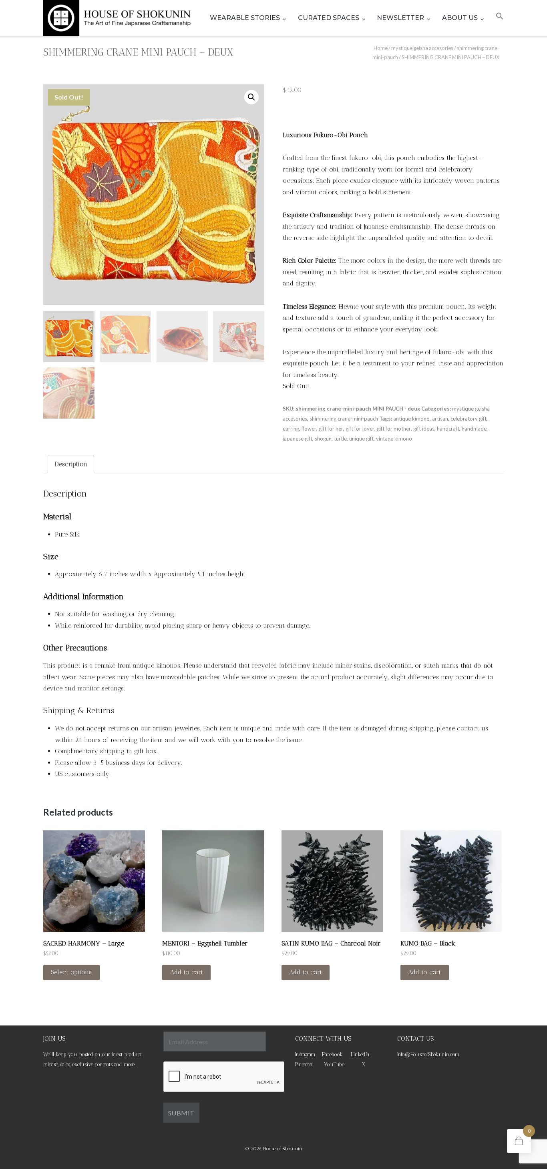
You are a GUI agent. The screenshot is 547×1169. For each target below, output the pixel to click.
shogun (323, 438)
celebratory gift (468, 418)
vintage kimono (394, 438)
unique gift (361, 438)
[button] (500, 18)
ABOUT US (460, 18)
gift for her (331, 428)
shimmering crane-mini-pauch (344, 418)
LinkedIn (360, 1054)
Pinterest (304, 1064)
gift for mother (394, 428)
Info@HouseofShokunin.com (428, 1054)
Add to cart (186, 972)
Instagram (305, 1054)
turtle (340, 438)
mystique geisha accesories (422, 48)
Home (381, 48)
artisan (440, 418)
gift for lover (360, 428)
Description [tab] (70, 464)
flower (309, 428)
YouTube (334, 1064)
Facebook (332, 1054)
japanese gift (297, 438)
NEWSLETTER (400, 18)
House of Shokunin (282, 1148)
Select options (71, 972)
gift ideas (423, 428)
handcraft (448, 428)
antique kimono (411, 418)
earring (291, 428)
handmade (474, 428)
